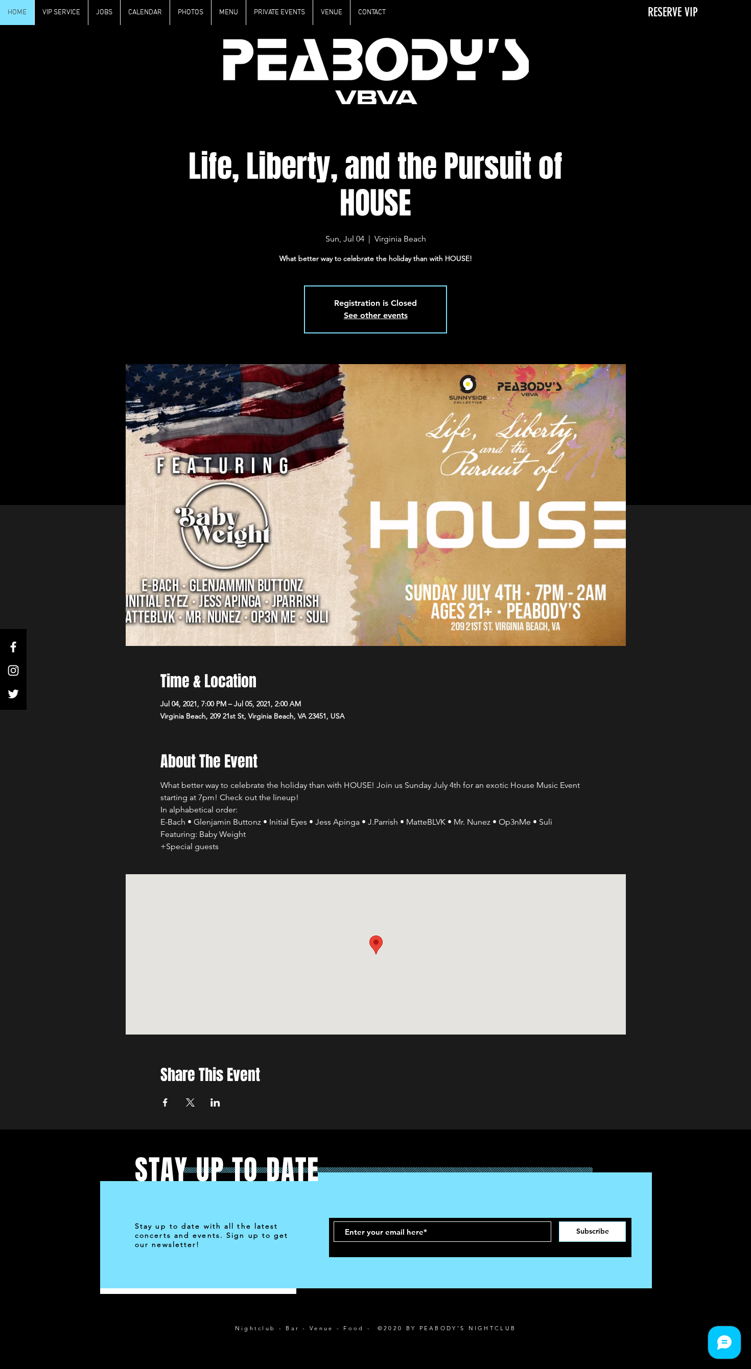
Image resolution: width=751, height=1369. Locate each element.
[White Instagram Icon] (13, 670)
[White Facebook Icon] (13, 647)
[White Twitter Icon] (13, 694)
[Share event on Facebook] (165, 1102)
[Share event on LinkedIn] (215, 1102)
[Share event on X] (190, 1102)
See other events (376, 315)
